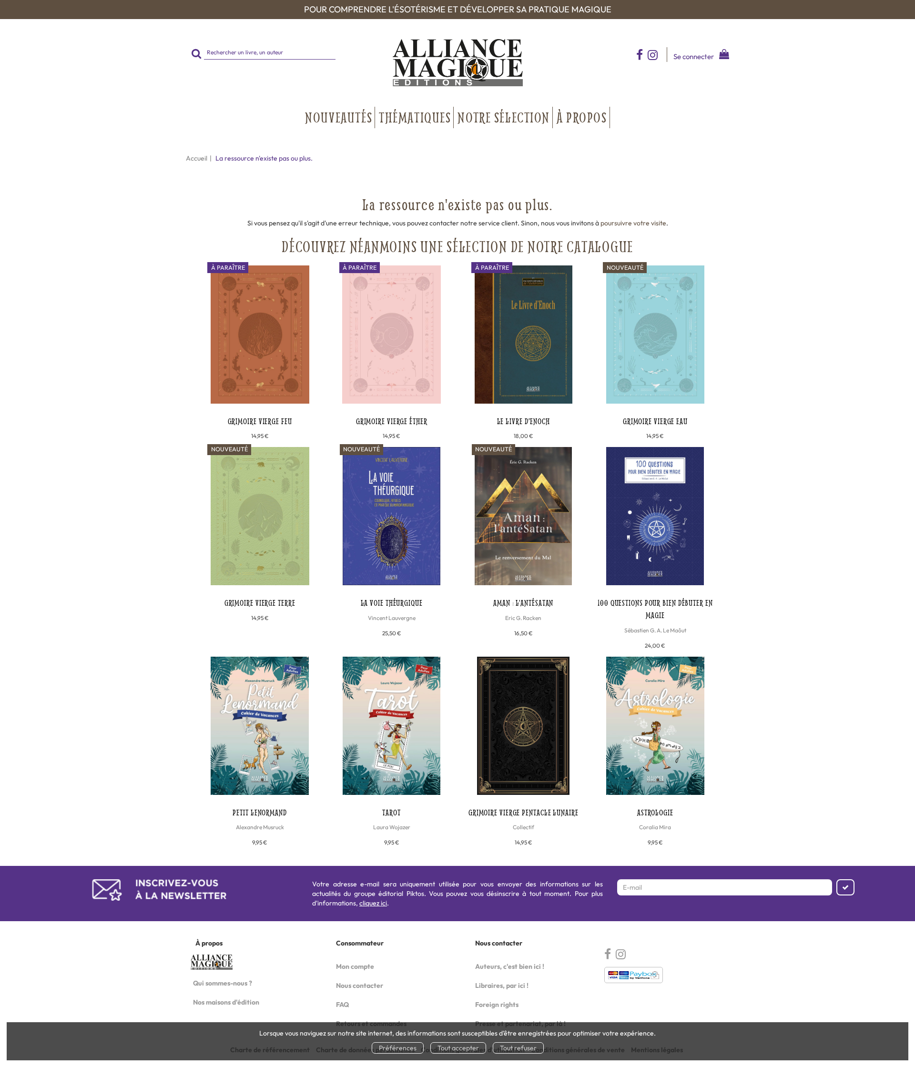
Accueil (196, 158)
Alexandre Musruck (260, 827)
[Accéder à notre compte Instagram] (657, 54)
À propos (582, 117)
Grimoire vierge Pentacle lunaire (523, 812)
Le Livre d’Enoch (523, 421)
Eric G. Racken (523, 617)
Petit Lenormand (260, 812)
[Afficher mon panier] (722, 56)
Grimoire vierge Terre (259, 603)
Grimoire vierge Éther (391, 421)
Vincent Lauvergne (392, 617)
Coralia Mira (655, 827)
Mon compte (355, 966)
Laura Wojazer (391, 827)
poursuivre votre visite (633, 223)
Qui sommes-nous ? (222, 983)
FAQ (342, 1004)
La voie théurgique (392, 603)
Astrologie (655, 812)
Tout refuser (518, 1048)
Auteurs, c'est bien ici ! (509, 966)
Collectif (523, 827)
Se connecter (693, 56)
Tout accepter (458, 1048)
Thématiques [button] (415, 117)
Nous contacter (359, 985)
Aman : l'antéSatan (523, 603)
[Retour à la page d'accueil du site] (457, 62)
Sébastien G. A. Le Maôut (655, 630)
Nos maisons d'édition (226, 1002)
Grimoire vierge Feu (260, 421)
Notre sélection (504, 117)
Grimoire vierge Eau (655, 421)
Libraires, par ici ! (502, 985)
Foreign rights (496, 1004)
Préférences (398, 1048)
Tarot (391, 812)
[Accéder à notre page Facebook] (639, 54)
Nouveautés (338, 117)
